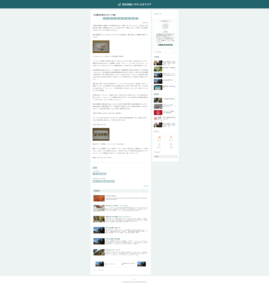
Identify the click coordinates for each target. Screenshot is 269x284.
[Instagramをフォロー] (102, 181)
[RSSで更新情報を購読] (113, 181)
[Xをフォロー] (96, 181)
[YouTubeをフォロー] (105, 181)
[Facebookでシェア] (113, 18)
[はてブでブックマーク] (120, 18)
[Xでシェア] (106, 18)
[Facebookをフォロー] (99, 181)
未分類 (95, 167)
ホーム (134, 279)
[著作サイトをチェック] (94, 181)
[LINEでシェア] (127, 18)
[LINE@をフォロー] (108, 181)
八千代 (165, 32)
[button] (135, 18)
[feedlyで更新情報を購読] (110, 181)
